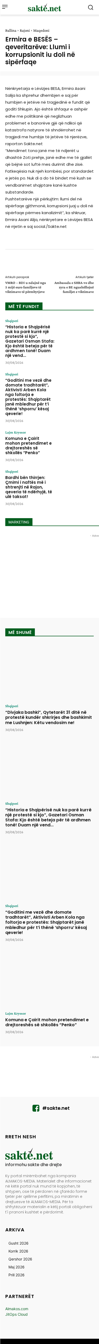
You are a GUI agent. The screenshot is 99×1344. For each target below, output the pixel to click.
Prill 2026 (16, 1275)
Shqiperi (11, 321)
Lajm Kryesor (15, 432)
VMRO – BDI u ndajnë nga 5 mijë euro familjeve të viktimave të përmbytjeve (25, 287)
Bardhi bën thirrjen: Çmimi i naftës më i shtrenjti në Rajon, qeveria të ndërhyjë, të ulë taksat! (28, 487)
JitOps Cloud (16, 1314)
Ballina (10, 30)
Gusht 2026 (18, 1243)
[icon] (36, 1109)
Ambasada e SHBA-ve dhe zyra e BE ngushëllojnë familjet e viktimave (74, 287)
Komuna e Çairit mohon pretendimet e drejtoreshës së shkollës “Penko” (28, 445)
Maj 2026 (16, 1267)
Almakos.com (16, 1308)
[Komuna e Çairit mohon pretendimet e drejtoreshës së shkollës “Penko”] (76, 445)
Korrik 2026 (18, 1251)
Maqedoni (41, 30)
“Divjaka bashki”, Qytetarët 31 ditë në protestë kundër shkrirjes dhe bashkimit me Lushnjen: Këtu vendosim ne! (48, 717)
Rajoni (25, 30)
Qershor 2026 (20, 1259)
